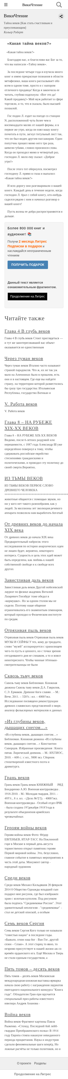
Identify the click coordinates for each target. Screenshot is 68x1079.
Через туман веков (24, 358)
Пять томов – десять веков (32, 969)
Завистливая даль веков (29, 580)
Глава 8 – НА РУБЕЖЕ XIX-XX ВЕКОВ (28, 425)
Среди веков (17, 878)
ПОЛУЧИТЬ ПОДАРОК (27, 264)
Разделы (40, 1063)
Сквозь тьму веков (24, 676)
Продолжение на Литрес (27, 296)
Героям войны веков (26, 827)
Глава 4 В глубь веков (27, 331)
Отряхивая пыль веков (28, 630)
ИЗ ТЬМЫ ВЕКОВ (24, 478)
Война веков (18, 1014)
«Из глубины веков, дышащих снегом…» (26, 724)
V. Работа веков (21, 404)
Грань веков (17, 777)
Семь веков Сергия (24, 923)
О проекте (24, 1063)
